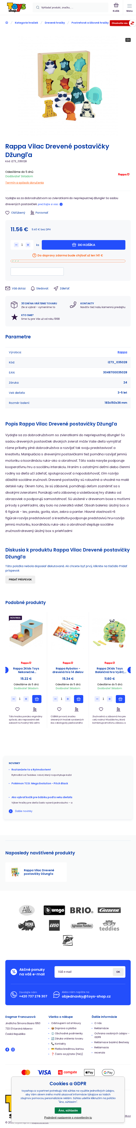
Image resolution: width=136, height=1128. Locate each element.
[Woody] (68, 940)
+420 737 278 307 (33, 996)
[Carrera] (109, 910)
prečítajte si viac (48, 204)
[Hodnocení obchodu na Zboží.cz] (123, 24)
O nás (98, 1023)
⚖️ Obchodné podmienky (67, 1033)
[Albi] (26, 910)
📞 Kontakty (58, 1043)
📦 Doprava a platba (63, 1028)
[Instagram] (13, 1050)
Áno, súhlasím (68, 1110)
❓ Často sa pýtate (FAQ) (67, 1054)
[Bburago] (54, 910)
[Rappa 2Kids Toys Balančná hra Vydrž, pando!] (109, 633)
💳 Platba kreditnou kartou (67, 1049)
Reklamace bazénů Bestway (111, 1042)
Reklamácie (101, 1028)
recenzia (99, 1052)
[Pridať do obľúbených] (17, 709)
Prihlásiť (118, 972)
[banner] (16, 8)
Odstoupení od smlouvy (66, 1023)
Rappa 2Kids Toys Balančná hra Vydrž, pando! (109, 670)
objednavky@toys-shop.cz (86, 996)
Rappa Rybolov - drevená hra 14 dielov (68, 670)
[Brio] (81, 910)
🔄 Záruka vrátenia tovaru (67, 1038)
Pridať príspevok (20, 579)
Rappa (122, 352)
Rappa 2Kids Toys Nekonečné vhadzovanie (26, 670)
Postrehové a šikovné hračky (90, 22)
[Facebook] (7, 1050)
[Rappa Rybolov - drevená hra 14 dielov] (68, 633)
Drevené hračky (55, 22)
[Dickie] (26, 925)
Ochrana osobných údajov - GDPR (111, 1035)
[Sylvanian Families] (81, 925)
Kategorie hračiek (26, 22)
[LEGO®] (54, 925)
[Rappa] (124, 176)
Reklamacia (101, 1047)
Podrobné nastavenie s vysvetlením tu (68, 1117)
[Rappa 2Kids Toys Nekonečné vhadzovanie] (26, 633)
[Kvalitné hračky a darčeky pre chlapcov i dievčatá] (6, 22)
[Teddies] (109, 925)
